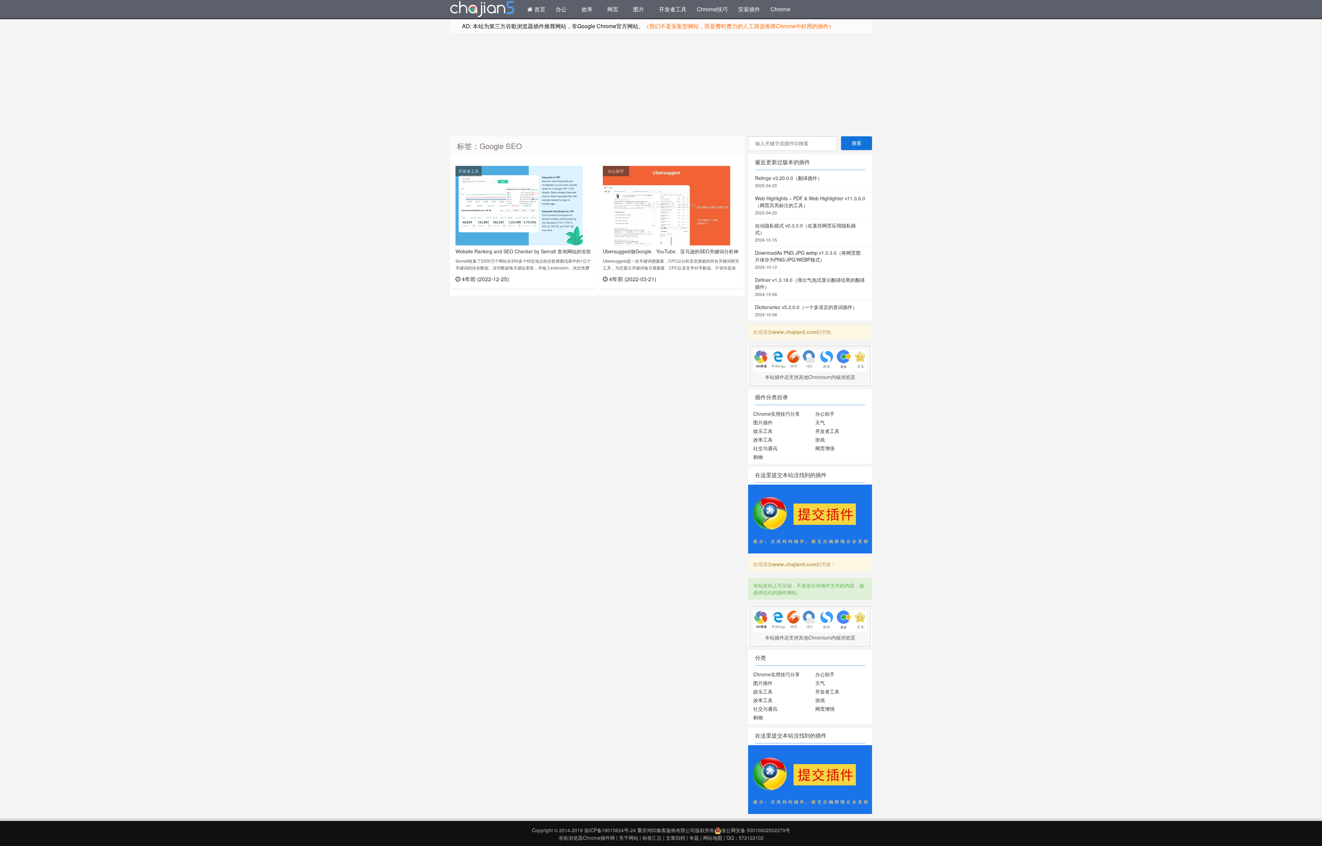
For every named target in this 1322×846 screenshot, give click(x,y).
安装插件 (749, 9)
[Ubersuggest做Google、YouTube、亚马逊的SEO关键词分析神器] (666, 204)
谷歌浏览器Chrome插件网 (587, 837)
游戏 (820, 439)
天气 (820, 422)
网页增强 (825, 448)
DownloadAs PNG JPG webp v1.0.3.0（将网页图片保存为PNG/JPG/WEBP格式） (808, 259)
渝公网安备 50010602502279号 (755, 830)
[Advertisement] (661, 84)
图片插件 (763, 422)
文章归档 (675, 837)
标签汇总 (652, 837)
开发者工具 (672, 9)
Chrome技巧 (712, 9)
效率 (586, 9)
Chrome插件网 (482, 10)
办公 (561, 9)
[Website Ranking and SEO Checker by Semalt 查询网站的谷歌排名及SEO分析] (519, 204)
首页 (539, 9)
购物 (758, 456)
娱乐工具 (763, 430)
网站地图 (712, 837)
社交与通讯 (765, 448)
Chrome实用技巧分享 (776, 413)
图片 (638, 9)
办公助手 (616, 171)
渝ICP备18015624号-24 (610, 830)
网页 (612, 9)
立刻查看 (579, 279)
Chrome (780, 9)
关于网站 (628, 837)
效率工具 (763, 439)
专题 (694, 837)
